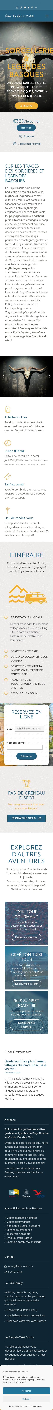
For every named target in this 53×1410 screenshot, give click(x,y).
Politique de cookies (17, 1406)
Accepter (26, 1390)
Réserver (26, 127)
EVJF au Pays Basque (19, 1238)
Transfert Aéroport (18, 1234)
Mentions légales (35, 1406)
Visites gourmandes (18, 1222)
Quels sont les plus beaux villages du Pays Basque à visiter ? (25, 1065)
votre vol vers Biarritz (32, 1321)
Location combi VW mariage (24, 1242)
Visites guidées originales (22, 1218)
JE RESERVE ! (26, 105)
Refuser (26, 1399)
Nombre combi (16, 742)
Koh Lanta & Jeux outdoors (23, 1226)
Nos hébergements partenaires (26, 1315)
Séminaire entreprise (19, 1230)
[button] (3, 376)
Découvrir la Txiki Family (22, 1310)
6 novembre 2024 (12, 1073)
